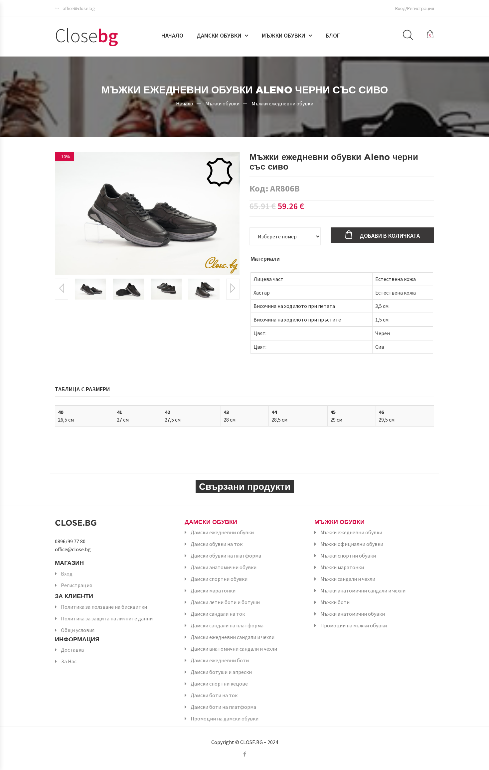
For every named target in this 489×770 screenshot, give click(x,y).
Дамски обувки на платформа (226, 555)
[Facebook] (244, 754)
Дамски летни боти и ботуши (225, 602)
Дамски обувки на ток (217, 544)
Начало (172, 35)
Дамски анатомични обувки (223, 567)
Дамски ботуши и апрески (221, 672)
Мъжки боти (335, 602)
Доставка (72, 649)
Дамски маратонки (213, 590)
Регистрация (76, 585)
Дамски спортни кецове (219, 683)
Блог (333, 35)
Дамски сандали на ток (218, 613)
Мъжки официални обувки (351, 544)
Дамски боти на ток (214, 695)
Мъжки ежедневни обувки (282, 103)
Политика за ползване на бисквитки (104, 606)
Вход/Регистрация (414, 8)
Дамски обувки (219, 35)
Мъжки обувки (283, 35)
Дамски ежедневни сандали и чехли (232, 637)
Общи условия (77, 630)
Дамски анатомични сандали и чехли (234, 648)
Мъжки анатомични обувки (352, 613)
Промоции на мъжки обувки (353, 625)
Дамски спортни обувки (219, 579)
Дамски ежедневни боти (220, 660)
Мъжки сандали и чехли (347, 579)
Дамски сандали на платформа (227, 625)
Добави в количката (390, 235)
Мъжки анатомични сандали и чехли (363, 590)
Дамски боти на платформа (223, 707)
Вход (67, 573)
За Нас (69, 661)
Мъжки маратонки (342, 567)
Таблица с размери (82, 389)
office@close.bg (78, 8)
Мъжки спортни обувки (348, 555)
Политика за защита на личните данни (107, 618)
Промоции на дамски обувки (224, 718)
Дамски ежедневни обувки (222, 532)
